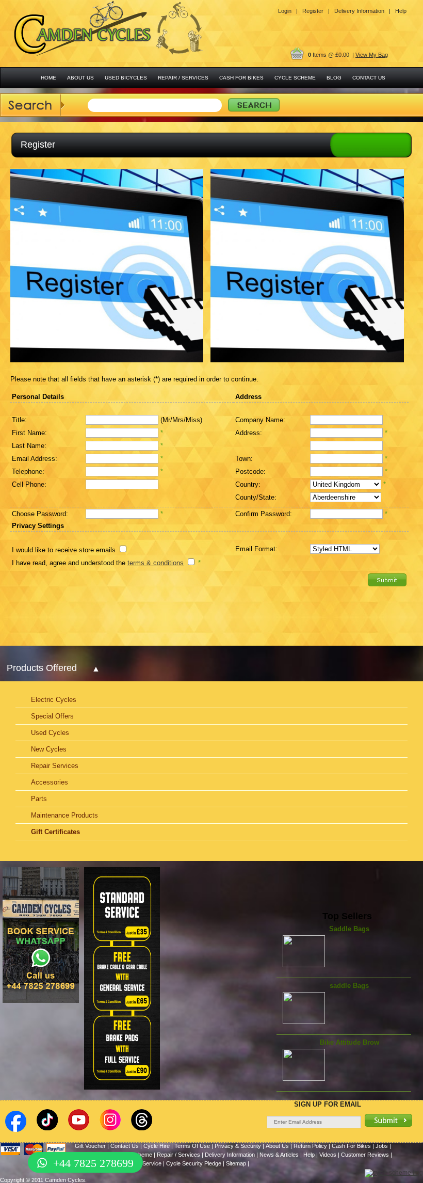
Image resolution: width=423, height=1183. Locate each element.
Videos (327, 1155)
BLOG (334, 78)
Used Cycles (50, 733)
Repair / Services (178, 1155)
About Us (277, 1146)
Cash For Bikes (351, 1146)
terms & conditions (155, 563)
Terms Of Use (192, 1146)
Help (400, 11)
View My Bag (371, 55)
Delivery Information (230, 1155)
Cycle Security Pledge (193, 1163)
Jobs (382, 1146)
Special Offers (52, 716)
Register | (316, 11)
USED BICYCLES (126, 78)
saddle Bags (349, 985)
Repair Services (54, 766)
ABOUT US (80, 78)
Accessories (49, 782)
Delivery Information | (362, 11)
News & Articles (279, 1155)
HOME (48, 78)
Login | (288, 11)
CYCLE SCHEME (295, 78)
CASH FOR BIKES (241, 78)
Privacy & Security (238, 1146)
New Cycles (49, 749)
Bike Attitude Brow (349, 1042)
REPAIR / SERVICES (183, 78)
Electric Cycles (53, 700)
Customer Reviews (365, 1155)
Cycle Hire (156, 1146)
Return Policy (310, 1146)
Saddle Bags (349, 929)
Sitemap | (237, 1163)
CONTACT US (368, 78)
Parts (39, 799)
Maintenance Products (64, 815)
